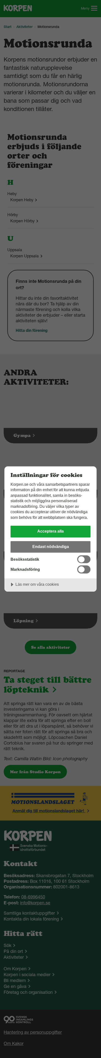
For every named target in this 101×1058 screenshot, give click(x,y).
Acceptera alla (50, 531)
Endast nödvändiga (50, 546)
